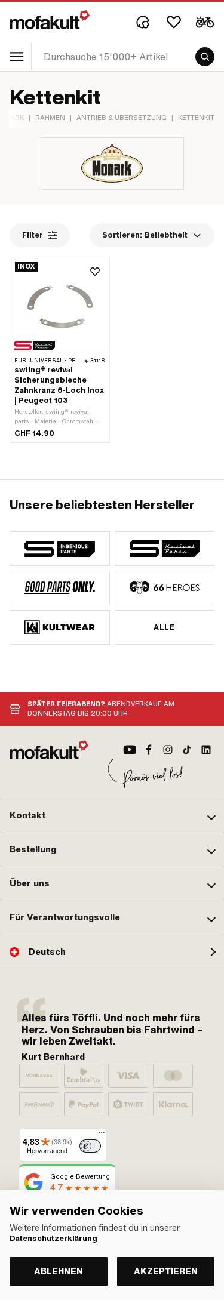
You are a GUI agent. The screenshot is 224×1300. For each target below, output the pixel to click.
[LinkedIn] (206, 749)
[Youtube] (129, 749)
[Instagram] (167, 749)
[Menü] (101, 1135)
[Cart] (205, 22)
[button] (112, 816)
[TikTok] (187, 749)
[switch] (90, 1146)
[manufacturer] (60, 548)
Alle (164, 627)
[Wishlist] (173, 22)
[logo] (50, 19)
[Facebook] (148, 749)
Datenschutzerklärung (53, 1238)
